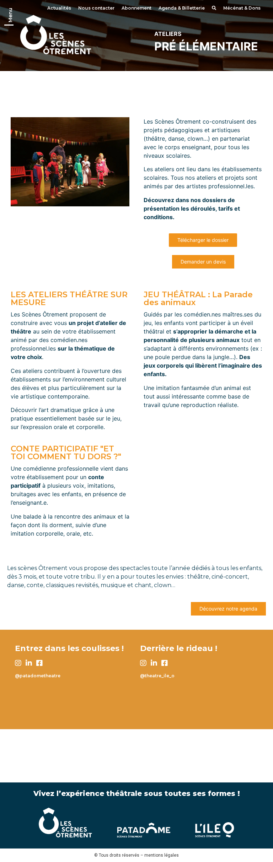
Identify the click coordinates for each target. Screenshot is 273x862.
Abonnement (136, 8)
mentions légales (161, 855)
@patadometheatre (37, 675)
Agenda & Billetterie (182, 8)
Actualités (59, 8)
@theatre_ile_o (157, 675)
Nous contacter (96, 8)
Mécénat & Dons (242, 8)
